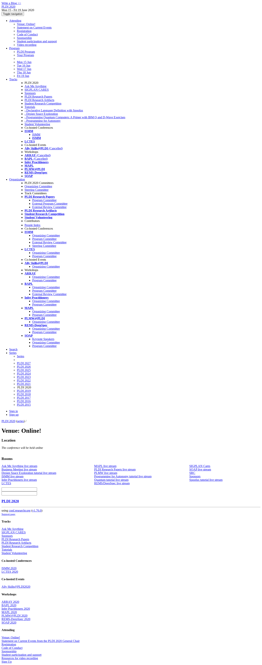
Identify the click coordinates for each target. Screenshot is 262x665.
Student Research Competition (43, 103)
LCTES (6, 483)
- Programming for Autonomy (43, 120)
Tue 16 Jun (23, 65)
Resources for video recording (20, 658)
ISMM (36, 134)
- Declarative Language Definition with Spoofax (54, 110)
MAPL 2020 (9, 612)
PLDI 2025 (24, 370)
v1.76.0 (36, 510)
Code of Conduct (27, 34)
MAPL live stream (105, 466)
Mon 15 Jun (24, 62)
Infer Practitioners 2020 (16, 608)
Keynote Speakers (43, 339)
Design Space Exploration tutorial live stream (29, 473)
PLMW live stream (105, 473)
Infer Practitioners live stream (19, 479)
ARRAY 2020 (10, 601)
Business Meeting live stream (19, 469)
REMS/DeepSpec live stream (112, 483)
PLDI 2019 (24, 390)
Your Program (25, 55)
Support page (8, 514)
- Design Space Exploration (41, 113)
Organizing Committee (38, 186)
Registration (24, 31)
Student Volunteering (37, 124)
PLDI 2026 (24, 366)
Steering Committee (37, 189)
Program (14, 48)
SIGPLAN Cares (199, 466)
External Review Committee (49, 207)
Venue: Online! (26, 24)
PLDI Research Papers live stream (115, 469)
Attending (15, 20)
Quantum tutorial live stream (111, 479)
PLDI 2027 (24, 363)
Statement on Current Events (34, 27)
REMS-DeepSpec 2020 (16, 619)
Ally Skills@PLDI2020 (16, 586)
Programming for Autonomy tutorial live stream (123, 476)
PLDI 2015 (24, 404)
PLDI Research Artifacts (39, 100)
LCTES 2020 (10, 571)
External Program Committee (50, 203)
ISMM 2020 (9, 568)
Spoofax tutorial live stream (205, 479)
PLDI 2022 (24, 380)
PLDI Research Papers (38, 96)
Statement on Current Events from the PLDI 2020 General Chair (41, 641)
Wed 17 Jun (24, 69)
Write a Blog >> (11, 3)
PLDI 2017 (24, 397)
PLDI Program (26, 51)
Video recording (26, 44)
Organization (17, 179)
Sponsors (30, 93)
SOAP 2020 (9, 622)
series (20, 421)
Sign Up (7, 661)
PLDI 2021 (24, 384)
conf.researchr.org (19, 510)
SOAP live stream (200, 469)
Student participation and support (37, 41)
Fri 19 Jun (23, 75)
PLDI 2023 (24, 377)
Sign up (14, 414)
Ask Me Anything (35, 86)
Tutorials (30, 107)
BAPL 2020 (9, 605)
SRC (192, 473)
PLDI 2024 (24, 373)
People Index (32, 225)
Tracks (13, 79)
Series (20, 356)
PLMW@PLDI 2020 (14, 615)
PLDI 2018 (24, 394)
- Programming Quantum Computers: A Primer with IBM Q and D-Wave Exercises (75, 117)
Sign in (13, 411)
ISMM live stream (12, 476)
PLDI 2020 (8, 421)
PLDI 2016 (24, 401)
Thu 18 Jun (24, 72)
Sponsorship (24, 38)
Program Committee (44, 200)
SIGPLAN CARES (37, 89)
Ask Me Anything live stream (19, 466)
